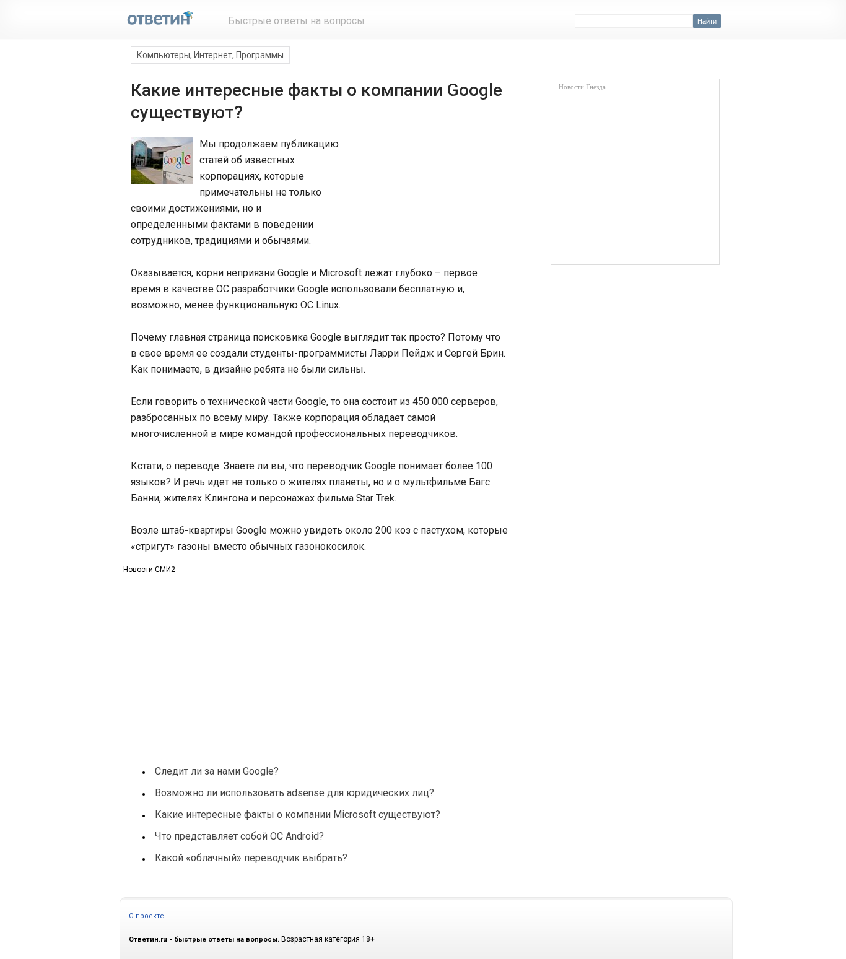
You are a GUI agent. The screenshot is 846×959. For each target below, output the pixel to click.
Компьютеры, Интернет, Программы (210, 55)
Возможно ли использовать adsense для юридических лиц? (294, 793)
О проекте (146, 916)
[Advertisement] (421, 182)
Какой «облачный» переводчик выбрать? (251, 858)
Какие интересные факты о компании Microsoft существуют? (297, 814)
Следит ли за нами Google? (217, 771)
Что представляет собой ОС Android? (239, 836)
